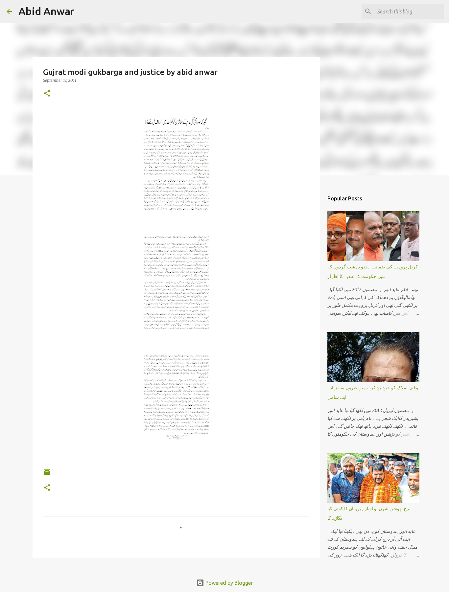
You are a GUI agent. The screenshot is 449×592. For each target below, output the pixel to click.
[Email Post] (47, 474)
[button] (47, 93)
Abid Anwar (46, 11)
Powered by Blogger (228, 583)
